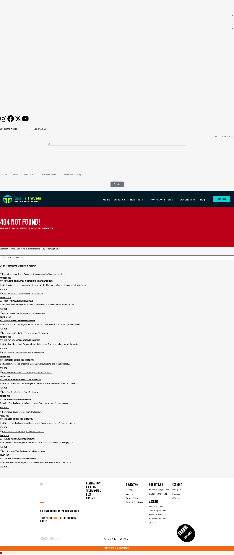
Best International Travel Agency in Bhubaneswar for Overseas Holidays (26, 281)
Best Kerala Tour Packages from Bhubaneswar (16, 419)
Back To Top (50, 538)
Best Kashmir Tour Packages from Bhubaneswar (17, 360)
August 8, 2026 (5, 356)
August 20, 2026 (5, 297)
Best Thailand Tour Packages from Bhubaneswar (17, 439)
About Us (15, 175)
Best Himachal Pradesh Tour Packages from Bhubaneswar (20, 379)
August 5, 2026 (5, 376)
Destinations (68, 175)
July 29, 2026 (4, 416)
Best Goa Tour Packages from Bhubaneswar (15, 399)
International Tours (48, 175)
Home (4, 175)
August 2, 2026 (5, 396)
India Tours (28, 175)
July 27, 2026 (4, 435)
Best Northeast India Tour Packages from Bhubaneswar (20, 340)
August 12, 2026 (5, 337)
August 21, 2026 (5, 278)
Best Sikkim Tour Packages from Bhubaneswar (16, 301)
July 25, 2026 (4, 455)
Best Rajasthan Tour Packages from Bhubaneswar (18, 458)
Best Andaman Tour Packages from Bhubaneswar (17, 320)
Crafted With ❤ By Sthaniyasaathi (117, 548)
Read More (3, 289)
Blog (79, 175)
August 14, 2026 (5, 317)
